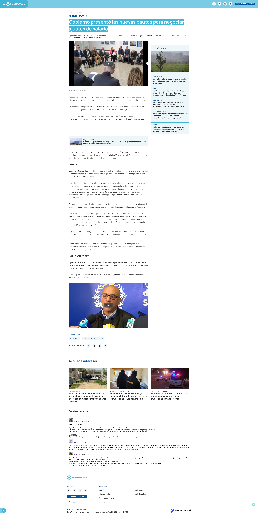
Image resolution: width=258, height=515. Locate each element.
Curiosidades (103, 502)
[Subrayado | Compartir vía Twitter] (89, 346)
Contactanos (74, 502)
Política (71, 13)
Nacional (102, 490)
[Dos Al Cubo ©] (181, 512)
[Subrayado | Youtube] (230, 4)
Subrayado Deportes (138, 494)
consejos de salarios (134, 97)
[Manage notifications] (253, 504)
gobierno (79, 13)
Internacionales (104, 494)
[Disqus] (129, 443)
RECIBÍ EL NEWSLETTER (245, 4)
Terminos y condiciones (75, 510)
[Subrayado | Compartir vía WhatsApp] (100, 346)
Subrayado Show (137, 490)
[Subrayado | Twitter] (219, 4)
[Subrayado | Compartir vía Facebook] (94, 346)
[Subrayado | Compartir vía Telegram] (105, 346)
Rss (84, 510)
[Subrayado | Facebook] (214, 4)
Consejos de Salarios (92, 339)
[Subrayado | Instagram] (225, 4)
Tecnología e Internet (106, 498)
